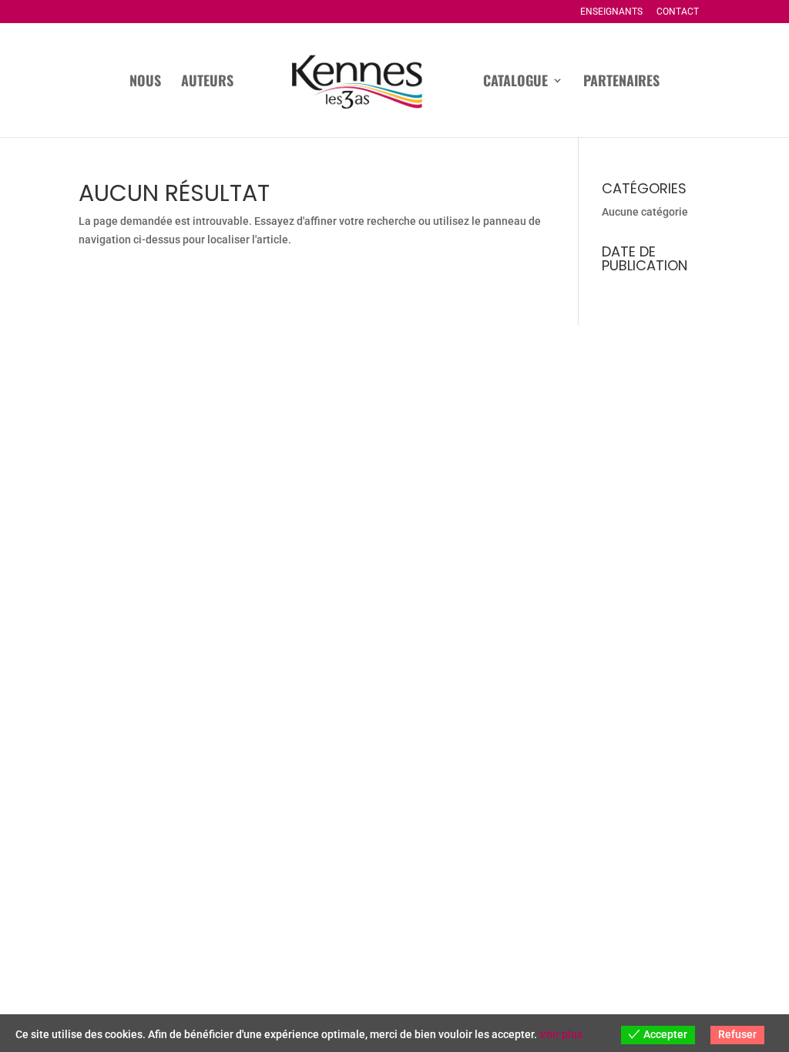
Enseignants (611, 12)
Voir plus (561, 1034)
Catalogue (515, 82)
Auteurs (207, 82)
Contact (677, 12)
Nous (145, 82)
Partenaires (621, 82)
